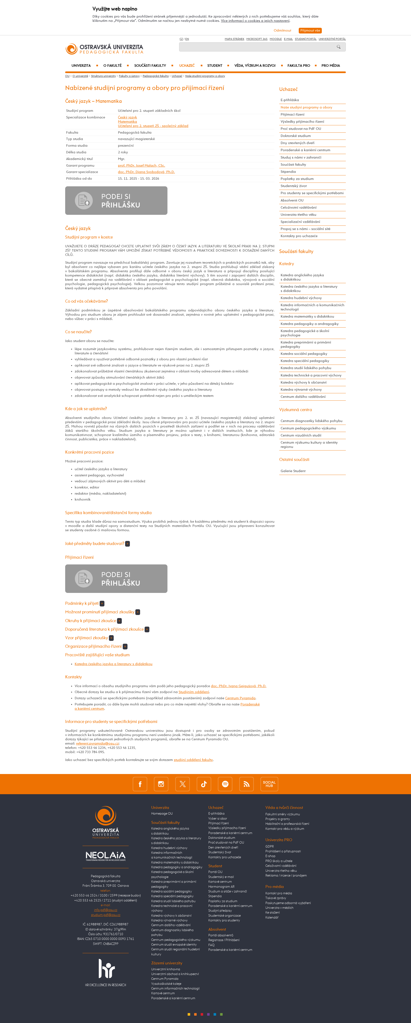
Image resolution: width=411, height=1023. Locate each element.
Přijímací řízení (292, 114)
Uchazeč (191, 65)
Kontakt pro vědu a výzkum (284, 829)
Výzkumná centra (295, 410)
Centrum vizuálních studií (301, 435)
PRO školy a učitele (278, 861)
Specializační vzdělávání (300, 222)
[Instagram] (161, 784)
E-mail (288, 39)
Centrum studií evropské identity (174, 944)
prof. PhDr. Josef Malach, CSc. (141, 165)
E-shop (270, 856)
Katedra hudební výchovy (301, 298)
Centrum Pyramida (240, 698)
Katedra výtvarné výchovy (301, 389)
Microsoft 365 (257, 39)
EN (187, 39)
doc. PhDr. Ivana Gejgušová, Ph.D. (238, 686)
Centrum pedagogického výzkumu (308, 428)
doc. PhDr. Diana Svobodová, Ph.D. (146, 172)
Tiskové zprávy (275, 898)
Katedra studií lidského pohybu (306, 368)
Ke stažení (272, 912)
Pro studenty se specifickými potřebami (312, 193)
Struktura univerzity (103, 76)
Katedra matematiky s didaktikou (307, 316)
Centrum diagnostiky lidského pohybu (311, 421)
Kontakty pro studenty (224, 920)
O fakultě (116, 65)
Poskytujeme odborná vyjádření (288, 903)
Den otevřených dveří (223, 847)
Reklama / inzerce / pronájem (286, 875)
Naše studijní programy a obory (205, 76)
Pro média (331, 65)
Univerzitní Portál (332, 39)
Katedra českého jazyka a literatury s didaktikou (113, 664)
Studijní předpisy (220, 910)
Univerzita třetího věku (298, 214)
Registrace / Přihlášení (224, 940)
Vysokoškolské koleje (166, 983)
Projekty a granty (277, 819)
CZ (181, 39)
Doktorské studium (296, 136)
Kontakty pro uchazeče (299, 236)
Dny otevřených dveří (297, 143)
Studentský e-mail (221, 877)
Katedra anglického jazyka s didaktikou (302, 277)
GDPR (269, 846)
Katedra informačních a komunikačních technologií (312, 307)
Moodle (276, 39)
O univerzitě (80, 76)
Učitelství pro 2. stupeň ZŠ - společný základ (153, 126)
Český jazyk (127, 117)
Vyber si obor (217, 818)
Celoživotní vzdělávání (299, 207)
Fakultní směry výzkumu (282, 814)
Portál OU (215, 872)
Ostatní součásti (294, 460)
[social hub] (269, 784)
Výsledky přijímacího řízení (302, 121)
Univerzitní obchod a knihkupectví (175, 974)
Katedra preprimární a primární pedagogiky (306, 344)
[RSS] (246, 784)
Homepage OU (162, 813)
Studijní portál (306, 39)
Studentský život (294, 186)
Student (218, 65)
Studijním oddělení (194, 692)
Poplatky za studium (297, 179)
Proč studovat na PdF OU (301, 129)
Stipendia (288, 172)
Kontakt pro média (278, 893)
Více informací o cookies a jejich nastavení (255, 21)
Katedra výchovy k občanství (304, 382)
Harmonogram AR (221, 886)
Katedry (286, 264)
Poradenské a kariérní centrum (305, 150)
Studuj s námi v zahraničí (301, 157)
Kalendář (272, 917)
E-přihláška (290, 100)
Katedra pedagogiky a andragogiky (310, 324)
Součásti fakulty (153, 65)
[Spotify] (225, 784)
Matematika (127, 121)
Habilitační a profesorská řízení (287, 824)
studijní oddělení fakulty (193, 760)
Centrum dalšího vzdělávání (303, 397)
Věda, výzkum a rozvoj (259, 65)
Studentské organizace (224, 915)
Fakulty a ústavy (129, 76)
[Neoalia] (105, 856)
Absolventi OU (292, 200)
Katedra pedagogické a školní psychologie (305, 333)
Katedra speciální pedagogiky (305, 361)
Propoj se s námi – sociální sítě (305, 229)
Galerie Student (293, 471)
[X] (182, 784)
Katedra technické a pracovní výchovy (311, 375)
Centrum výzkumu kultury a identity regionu (309, 445)
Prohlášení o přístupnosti (283, 851)
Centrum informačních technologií (175, 988)
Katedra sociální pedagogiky (304, 354)
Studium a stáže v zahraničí (227, 891)
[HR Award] (105, 972)
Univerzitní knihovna (165, 969)
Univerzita (85, 65)
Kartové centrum (163, 993)
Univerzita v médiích (279, 908)
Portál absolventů (220, 935)
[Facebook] (140, 784)
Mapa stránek (234, 39)
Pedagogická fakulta (156, 76)
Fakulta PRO (302, 65)
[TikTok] (204, 784)
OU (67, 76)
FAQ (211, 945)
